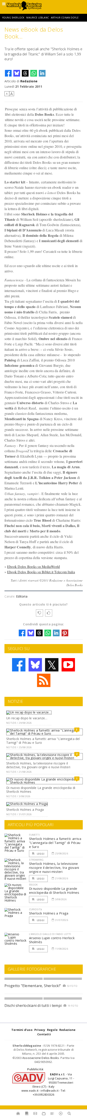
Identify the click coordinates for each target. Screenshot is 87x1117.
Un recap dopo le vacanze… (26, 718)
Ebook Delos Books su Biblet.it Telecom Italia (41, 572)
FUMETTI (34, 834)
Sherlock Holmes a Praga (25, 809)
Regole (52, 1030)
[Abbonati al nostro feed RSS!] (43, 680)
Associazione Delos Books (40, 1058)
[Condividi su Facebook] (8, 73)
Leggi (40, 853)
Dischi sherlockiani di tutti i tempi (33, 1005)
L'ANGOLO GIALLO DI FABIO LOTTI (50, 934)
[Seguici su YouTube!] (68, 664)
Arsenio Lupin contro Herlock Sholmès (52, 940)
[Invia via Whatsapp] (33, 73)
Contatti (44, 1034)
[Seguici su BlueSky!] (35, 664)
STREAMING (36, 859)
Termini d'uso (22, 1030)
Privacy (39, 1030)
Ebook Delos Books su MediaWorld (33, 566)
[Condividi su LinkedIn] (42, 73)
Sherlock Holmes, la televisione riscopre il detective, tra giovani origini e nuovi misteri (38, 765)
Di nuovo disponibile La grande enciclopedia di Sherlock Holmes (40, 790)
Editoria (21, 596)
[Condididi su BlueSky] (17, 73)
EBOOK (33, 884)
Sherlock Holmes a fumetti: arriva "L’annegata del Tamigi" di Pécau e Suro (43, 741)
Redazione (28, 81)
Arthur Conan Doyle (65, 17)
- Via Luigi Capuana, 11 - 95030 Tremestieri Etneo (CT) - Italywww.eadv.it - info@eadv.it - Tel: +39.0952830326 (47, 1084)
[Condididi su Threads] (25, 73)
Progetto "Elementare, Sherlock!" (32, 985)
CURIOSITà (35, 909)
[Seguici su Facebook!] (18, 664)
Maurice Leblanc (37, 17)
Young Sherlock (13, 17)
